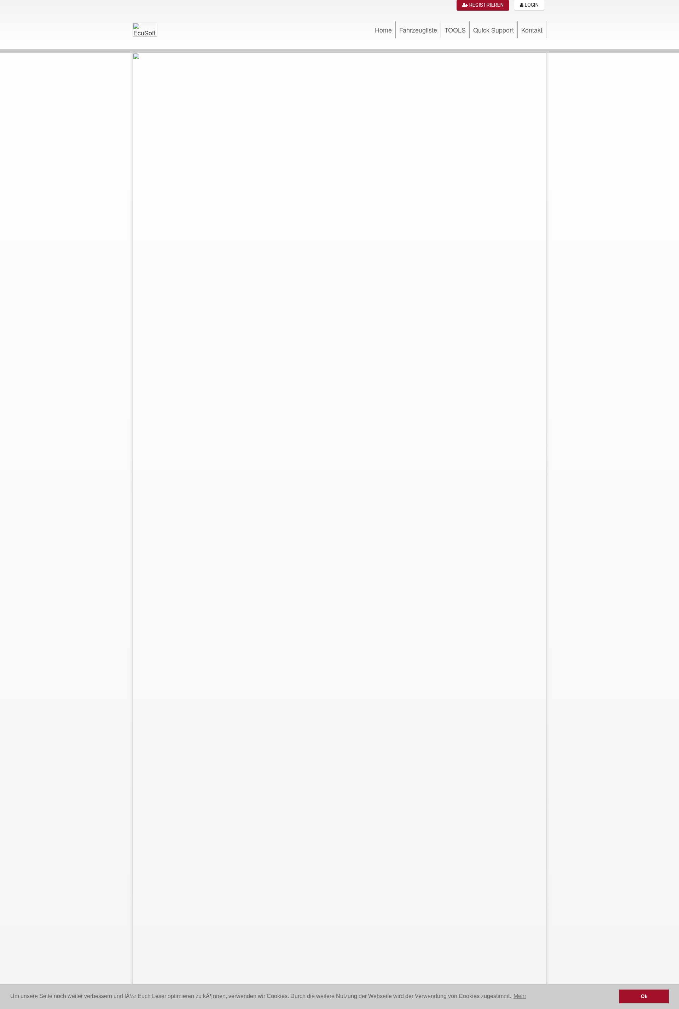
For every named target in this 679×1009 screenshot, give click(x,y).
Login (531, 5)
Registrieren (486, 5)
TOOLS (455, 29)
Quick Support (493, 29)
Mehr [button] (519, 996)
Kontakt (531, 29)
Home (383, 29)
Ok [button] (644, 996)
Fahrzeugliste (418, 29)
